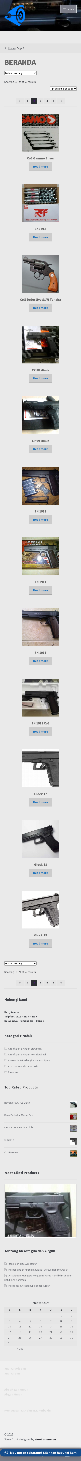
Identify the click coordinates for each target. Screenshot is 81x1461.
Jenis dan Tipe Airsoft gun (22, 1263)
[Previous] (12, 1211)
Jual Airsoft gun (15, 1368)
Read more (40, 166)
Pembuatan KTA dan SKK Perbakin (27, 1410)
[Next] (69, 1211)
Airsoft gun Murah (16, 1389)
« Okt (20, 1348)
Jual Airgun (12, 1373)
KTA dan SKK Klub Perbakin (23, 1066)
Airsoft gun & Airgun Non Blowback (27, 1054)
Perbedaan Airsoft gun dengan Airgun (29, 1285)
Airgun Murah (13, 1394)
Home (11, 48)
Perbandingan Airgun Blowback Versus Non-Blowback (38, 1269)
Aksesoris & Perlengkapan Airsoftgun (29, 1060)
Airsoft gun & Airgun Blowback (25, 1048)
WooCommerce (45, 1439)
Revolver (13, 1072)
